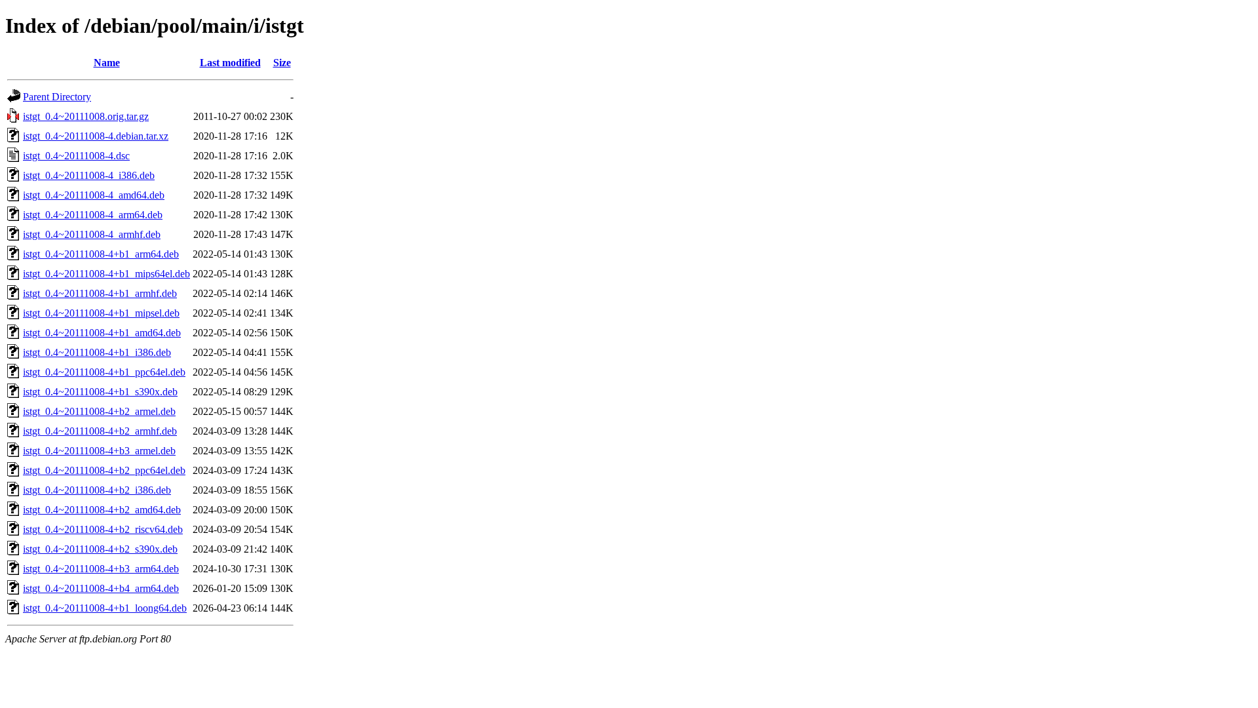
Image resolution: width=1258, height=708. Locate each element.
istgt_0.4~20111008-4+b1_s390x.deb (100, 391)
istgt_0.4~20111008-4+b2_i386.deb (97, 490)
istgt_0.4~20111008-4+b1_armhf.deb (100, 293)
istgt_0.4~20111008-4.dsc (76, 155)
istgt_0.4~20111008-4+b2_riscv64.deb (103, 529)
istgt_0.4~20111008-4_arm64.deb (92, 214)
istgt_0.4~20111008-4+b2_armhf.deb (100, 431)
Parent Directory (57, 96)
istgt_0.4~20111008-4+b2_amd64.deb (102, 509)
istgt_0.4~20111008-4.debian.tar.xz (95, 136)
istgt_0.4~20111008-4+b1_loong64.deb (105, 608)
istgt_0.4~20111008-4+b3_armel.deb (99, 450)
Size (282, 62)
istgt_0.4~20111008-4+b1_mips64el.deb (106, 273)
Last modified (230, 62)
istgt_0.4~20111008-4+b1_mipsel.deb (101, 313)
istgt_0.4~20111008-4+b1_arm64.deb (101, 254)
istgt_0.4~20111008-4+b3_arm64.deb (101, 568)
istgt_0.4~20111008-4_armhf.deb (92, 234)
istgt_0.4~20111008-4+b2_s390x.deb (100, 549)
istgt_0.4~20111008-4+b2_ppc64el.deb (104, 470)
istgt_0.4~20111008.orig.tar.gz (86, 116)
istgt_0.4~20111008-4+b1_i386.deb (97, 352)
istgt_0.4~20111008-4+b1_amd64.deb (102, 332)
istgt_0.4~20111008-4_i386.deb (89, 175)
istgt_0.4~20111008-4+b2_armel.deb (99, 411)
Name (107, 62)
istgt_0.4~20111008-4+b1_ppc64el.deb (104, 372)
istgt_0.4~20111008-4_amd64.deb (93, 195)
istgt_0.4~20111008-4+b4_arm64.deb (101, 588)
